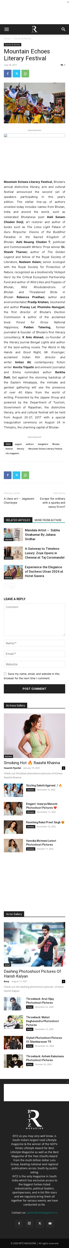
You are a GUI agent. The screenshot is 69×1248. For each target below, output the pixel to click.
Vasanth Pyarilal (12, 767)
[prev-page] (6, 585)
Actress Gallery (15, 705)
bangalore (43, 444)
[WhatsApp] (25, 73)
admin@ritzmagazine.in (42, 1212)
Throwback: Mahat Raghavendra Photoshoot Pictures (42, 1021)
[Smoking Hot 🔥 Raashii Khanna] (34, 735)
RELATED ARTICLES (18, 520)
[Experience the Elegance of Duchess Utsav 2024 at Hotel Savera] (13, 572)
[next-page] (12, 585)
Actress (8, 756)
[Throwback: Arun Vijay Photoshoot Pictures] (13, 1003)
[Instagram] (29, 1223)
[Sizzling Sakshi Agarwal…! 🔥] (13, 790)
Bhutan (56, 444)
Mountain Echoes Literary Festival (45, 448)
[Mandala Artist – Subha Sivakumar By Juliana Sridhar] (13, 534)
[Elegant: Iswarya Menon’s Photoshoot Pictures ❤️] (13, 808)
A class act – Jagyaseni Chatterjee (19, 500)
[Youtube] (50, 1223)
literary (20, 448)
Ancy (6, 981)
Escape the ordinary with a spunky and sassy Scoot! (52, 502)
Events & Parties (22, 38)
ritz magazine (12, 453)
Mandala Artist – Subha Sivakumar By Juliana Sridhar (42, 534)
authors (30, 444)
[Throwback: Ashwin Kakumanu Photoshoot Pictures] (13, 1061)
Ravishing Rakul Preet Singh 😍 (45, 822)
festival (9, 448)
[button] (6, 29)
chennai (8, 539)
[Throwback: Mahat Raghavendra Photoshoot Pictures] (13, 1022)
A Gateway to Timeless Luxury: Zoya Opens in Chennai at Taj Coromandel (44, 553)
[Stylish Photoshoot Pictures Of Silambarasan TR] (13, 1042)
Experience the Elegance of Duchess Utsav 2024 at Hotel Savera (44, 571)
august (18, 444)
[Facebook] (8, 73)
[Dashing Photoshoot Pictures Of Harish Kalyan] (34, 944)
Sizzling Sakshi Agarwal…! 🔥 (44, 785)
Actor (7, 965)
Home (7, 38)
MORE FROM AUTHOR (48, 520)
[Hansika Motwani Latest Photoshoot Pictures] (13, 845)
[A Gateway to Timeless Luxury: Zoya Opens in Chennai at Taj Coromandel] (13, 553)
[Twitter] (16, 73)
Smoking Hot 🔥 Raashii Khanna (32, 762)
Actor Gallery (14, 914)
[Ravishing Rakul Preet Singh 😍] (13, 827)
